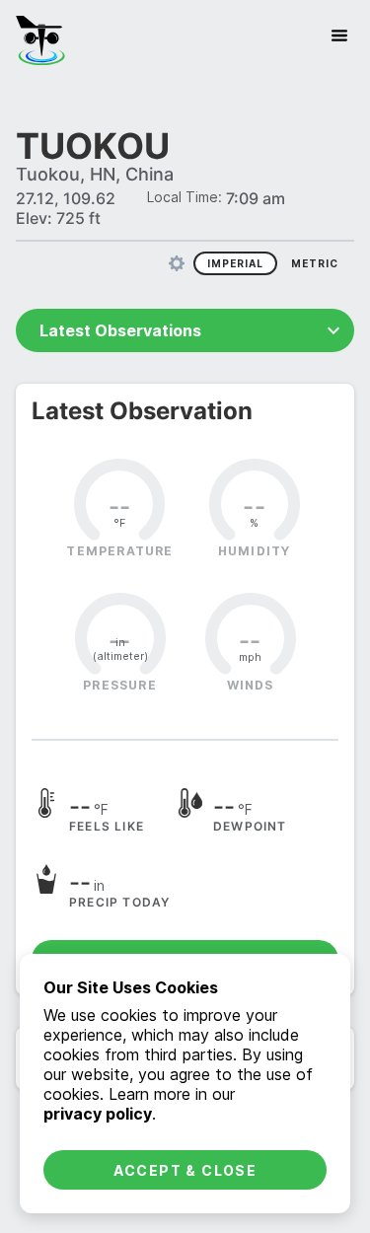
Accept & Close (185, 1170)
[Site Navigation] (339, 35)
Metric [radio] (314, 263)
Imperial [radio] (235, 263)
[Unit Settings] (176, 263)
